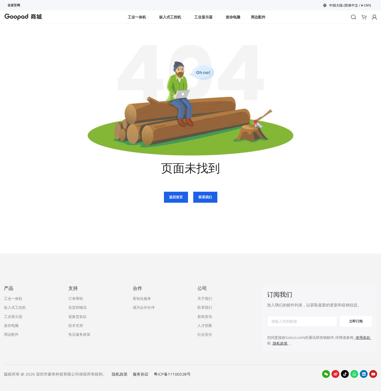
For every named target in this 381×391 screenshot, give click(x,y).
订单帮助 (75, 298)
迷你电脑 (11, 325)
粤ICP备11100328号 (172, 374)
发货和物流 (77, 307)
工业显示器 (13, 316)
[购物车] (364, 17)
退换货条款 (77, 316)
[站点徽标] (23, 16)
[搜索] (353, 17)
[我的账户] (374, 17)
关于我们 (204, 298)
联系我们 (205, 197)
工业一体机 (13, 298)
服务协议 (140, 374)
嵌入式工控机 (15, 307)
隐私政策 (120, 374)
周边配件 (11, 334)
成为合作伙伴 (144, 307)
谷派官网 (14, 5)
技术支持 (75, 325)
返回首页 (176, 197)
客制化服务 (142, 298)
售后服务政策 (79, 334)
